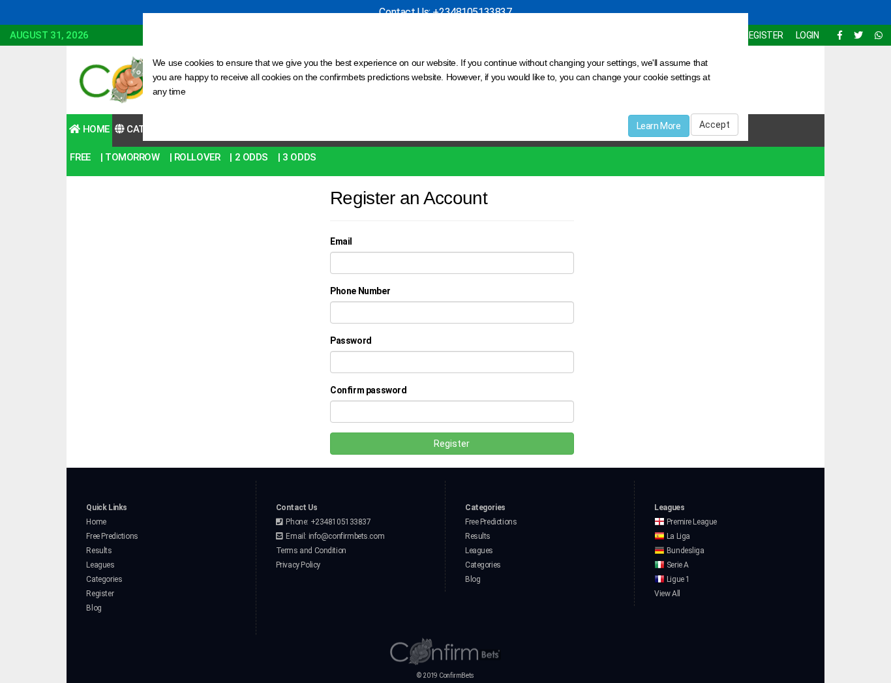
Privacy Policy (298, 564)
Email (341, 241)
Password (351, 340)
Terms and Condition (311, 550)
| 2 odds (249, 157)
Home (95, 129)
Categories (104, 579)
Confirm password (368, 390)
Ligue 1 (677, 579)
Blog (93, 608)
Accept (714, 124)
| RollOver (195, 157)
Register (452, 443)
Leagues (100, 564)
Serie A (677, 564)
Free (80, 157)
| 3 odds (297, 157)
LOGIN (807, 35)
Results (99, 550)
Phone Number (360, 291)
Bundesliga (684, 550)
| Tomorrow (130, 157)
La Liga (677, 536)
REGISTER (763, 35)
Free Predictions (112, 536)
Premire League (691, 521)
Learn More (659, 126)
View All (667, 593)
